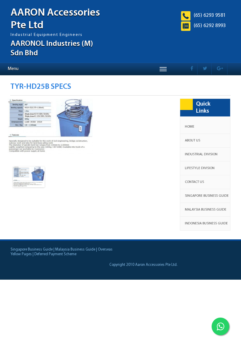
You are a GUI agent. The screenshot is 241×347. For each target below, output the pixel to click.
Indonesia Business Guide (206, 223)
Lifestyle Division (200, 168)
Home (189, 127)
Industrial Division (201, 154)
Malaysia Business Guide (205, 209)
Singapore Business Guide (207, 196)
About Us (192, 140)
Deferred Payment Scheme (55, 254)
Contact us (194, 182)
